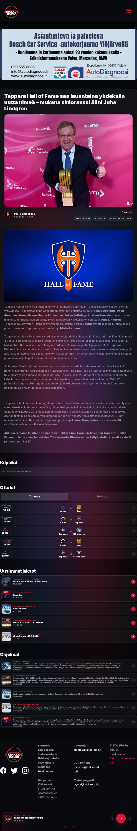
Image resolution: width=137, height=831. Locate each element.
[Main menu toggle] (128, 10)
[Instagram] (25, 771)
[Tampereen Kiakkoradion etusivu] (14, 753)
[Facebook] (3, 771)
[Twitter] (14, 771)
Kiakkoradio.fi (46, 771)
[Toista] (121, 818)
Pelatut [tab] (102, 496)
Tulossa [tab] (34, 496)
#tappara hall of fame (120, 218)
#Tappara (100, 218)
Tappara (126, 212)
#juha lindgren (83, 218)
